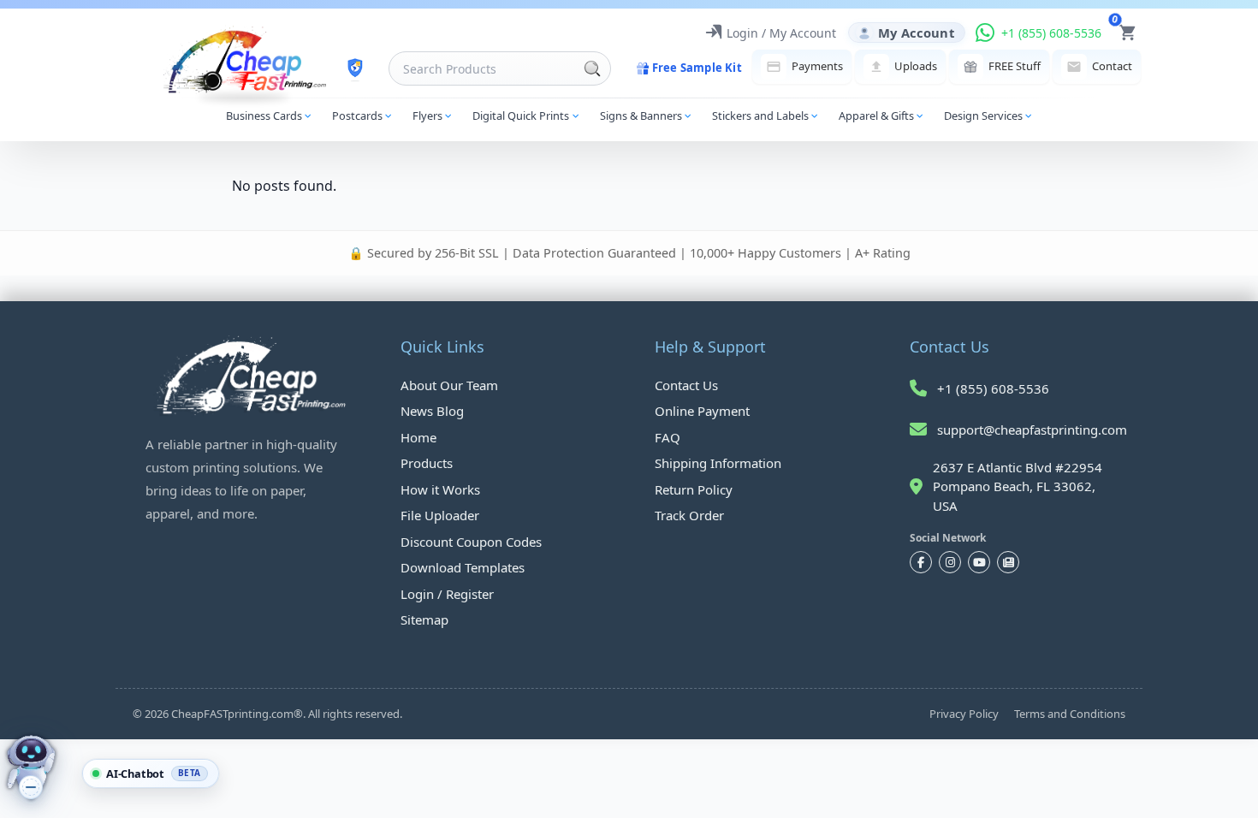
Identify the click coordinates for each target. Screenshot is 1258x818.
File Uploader (440, 515)
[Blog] (1008, 562)
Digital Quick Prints (520, 115)
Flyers (427, 115)
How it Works (440, 489)
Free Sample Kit (697, 67)
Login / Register (447, 593)
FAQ (667, 437)
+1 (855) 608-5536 (993, 388)
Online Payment (702, 410)
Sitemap (424, 619)
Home (418, 437)
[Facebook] (921, 562)
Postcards (357, 115)
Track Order (689, 515)
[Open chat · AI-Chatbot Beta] (44, 768)
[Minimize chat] (31, 787)
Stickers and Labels (760, 115)
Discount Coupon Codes (471, 541)
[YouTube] (979, 562)
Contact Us (686, 385)
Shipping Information (718, 462)
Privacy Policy (964, 713)
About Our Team (449, 385)
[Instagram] (950, 562)
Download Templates (463, 567)
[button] (150, 773)
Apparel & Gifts (876, 115)
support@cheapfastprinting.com (1032, 429)
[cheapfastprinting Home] (246, 60)
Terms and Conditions (1069, 713)
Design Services (983, 115)
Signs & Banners (641, 115)
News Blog (432, 410)
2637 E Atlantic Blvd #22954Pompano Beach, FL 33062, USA (1017, 486)
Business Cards (264, 115)
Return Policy (694, 489)
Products (427, 462)
